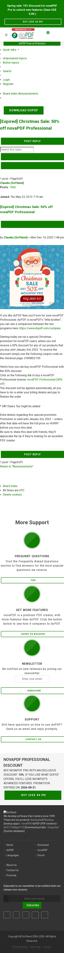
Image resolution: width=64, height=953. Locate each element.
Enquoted (53, 827)
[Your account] (53, 34)
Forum (41, 855)
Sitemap (36, 947)
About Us (11, 865)
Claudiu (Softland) (12, 183)
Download (43, 844)
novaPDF (26, 823)
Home (9, 844)
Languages (12, 855)
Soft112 (8, 827)
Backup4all (37, 819)
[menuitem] (15, 58)
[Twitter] (16, 915)
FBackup (49, 819)
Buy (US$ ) (33, 21)
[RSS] (44, 915)
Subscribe (32, 905)
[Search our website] (60, 34)
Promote (11, 875)
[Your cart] (46, 34)
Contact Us (12, 870)
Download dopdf (23, 110)
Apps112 (19, 827)
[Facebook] (7, 915)
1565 (12, 187)
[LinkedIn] (25, 915)
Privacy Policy (20, 947)
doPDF (10, 850)
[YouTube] (35, 915)
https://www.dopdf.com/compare (40, 328)
